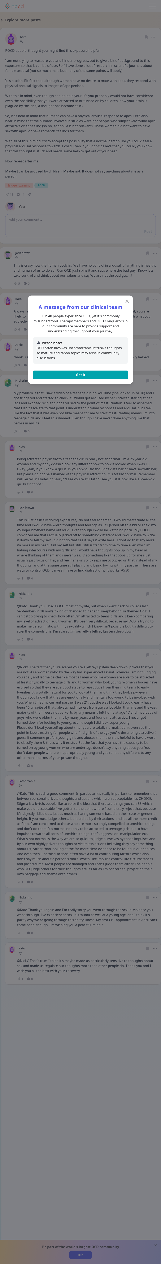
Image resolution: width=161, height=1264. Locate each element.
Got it (80, 374)
